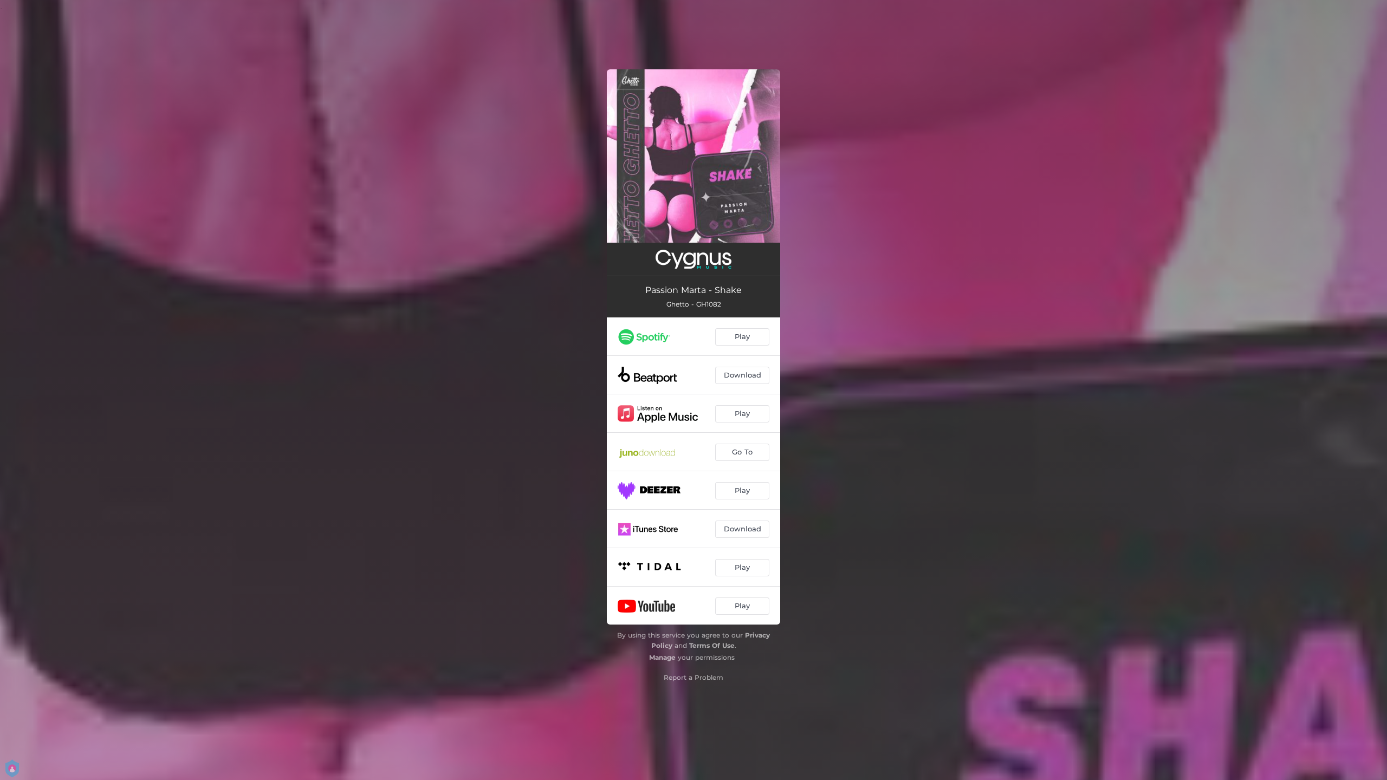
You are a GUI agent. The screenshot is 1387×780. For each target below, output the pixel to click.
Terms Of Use (712, 645)
